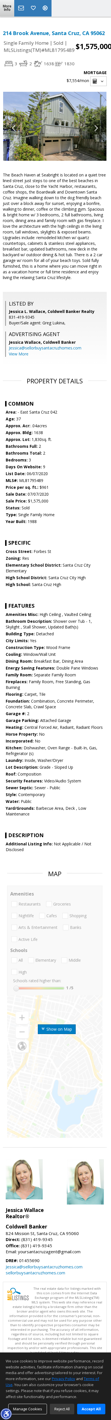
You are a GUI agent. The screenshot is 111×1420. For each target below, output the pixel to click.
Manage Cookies (27, 1408)
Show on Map (58, 1029)
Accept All (91, 1408)
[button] (6, 1414)
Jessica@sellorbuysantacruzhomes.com (45, 348)
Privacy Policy (63, 1378)
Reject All (62, 1408)
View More (18, 354)
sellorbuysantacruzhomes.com (35, 1272)
